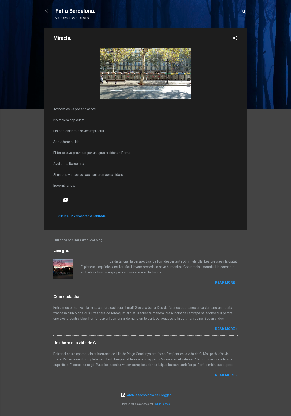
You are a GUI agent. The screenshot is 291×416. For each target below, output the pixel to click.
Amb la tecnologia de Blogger (148, 395)
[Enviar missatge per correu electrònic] (65, 201)
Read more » (226, 283)
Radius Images (162, 404)
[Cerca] (244, 12)
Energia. (61, 250)
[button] (235, 38)
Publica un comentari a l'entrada (82, 216)
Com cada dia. (66, 296)
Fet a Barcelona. (75, 11)
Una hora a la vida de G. (75, 342)
